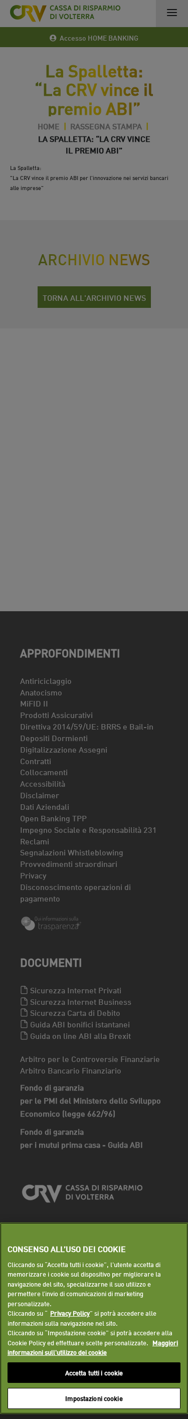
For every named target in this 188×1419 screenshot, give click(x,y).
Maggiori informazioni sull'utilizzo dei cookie (93, 1347)
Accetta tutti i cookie (94, 1372)
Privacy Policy (70, 1312)
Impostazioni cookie (93, 1397)
